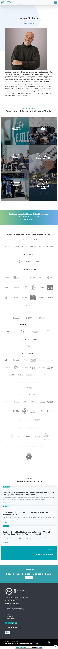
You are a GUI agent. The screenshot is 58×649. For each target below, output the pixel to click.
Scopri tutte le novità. (44, 554)
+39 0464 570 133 (11, 616)
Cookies (14, 602)
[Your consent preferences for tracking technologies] (55, 646)
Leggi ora (29, 577)
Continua (5, 502)
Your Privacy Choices (33, 647)
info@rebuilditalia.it (11, 618)
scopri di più (14, 134)
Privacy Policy (8, 602)
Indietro (29, 11)
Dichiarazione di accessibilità (12, 603)
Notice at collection (21, 647)
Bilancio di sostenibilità (12, 627)
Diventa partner (28, 219)
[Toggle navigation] (55, 2)
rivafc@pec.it (17, 598)
